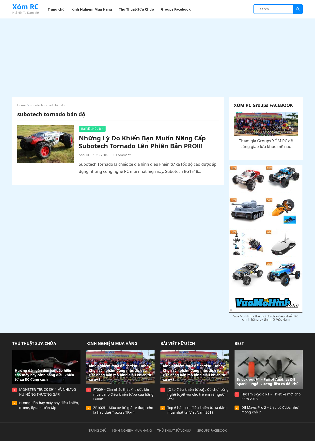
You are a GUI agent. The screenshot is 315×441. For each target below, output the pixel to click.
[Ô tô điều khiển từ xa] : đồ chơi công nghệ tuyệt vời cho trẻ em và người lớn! (198, 394)
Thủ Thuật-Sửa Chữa (34, 343)
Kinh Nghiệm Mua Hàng (111, 343)
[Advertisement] (157, 55)
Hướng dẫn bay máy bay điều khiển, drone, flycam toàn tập (49, 405)
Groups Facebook (212, 430)
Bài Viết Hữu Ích (92, 129)
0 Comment (122, 155)
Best (239, 343)
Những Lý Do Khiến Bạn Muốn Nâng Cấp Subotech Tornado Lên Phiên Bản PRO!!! (142, 142)
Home (21, 105)
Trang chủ (98, 430)
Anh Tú (84, 155)
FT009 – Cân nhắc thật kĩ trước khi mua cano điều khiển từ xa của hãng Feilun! (123, 394)
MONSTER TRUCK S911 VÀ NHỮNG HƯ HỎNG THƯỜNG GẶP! (47, 392)
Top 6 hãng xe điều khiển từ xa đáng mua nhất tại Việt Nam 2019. (197, 410)
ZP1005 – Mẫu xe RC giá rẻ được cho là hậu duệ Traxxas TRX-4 (123, 410)
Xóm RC (25, 6)
